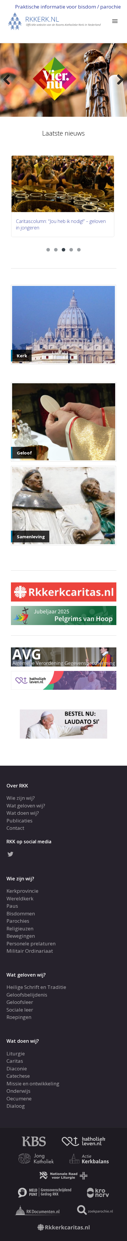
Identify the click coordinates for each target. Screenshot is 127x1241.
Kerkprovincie (22, 890)
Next (118, 80)
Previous (9, 80)
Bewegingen (20, 935)
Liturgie (15, 1053)
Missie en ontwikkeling (32, 1083)
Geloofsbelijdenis (26, 994)
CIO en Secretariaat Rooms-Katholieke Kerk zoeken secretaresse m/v (62, 224)
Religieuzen (19, 928)
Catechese (18, 1075)
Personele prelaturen (31, 943)
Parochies (17, 920)
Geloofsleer (19, 1002)
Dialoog (15, 1105)
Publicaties (19, 820)
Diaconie (16, 1068)
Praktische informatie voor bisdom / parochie (68, 6)
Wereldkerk (19, 898)
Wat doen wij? (22, 812)
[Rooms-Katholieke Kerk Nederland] (54, 20)
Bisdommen (20, 913)
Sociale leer (19, 1009)
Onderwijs (18, 1090)
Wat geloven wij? (25, 805)
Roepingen (18, 1017)
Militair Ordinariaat (29, 950)
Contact (15, 827)
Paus (12, 905)
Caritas (14, 1060)
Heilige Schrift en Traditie (36, 987)
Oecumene (19, 1098)
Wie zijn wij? (20, 797)
